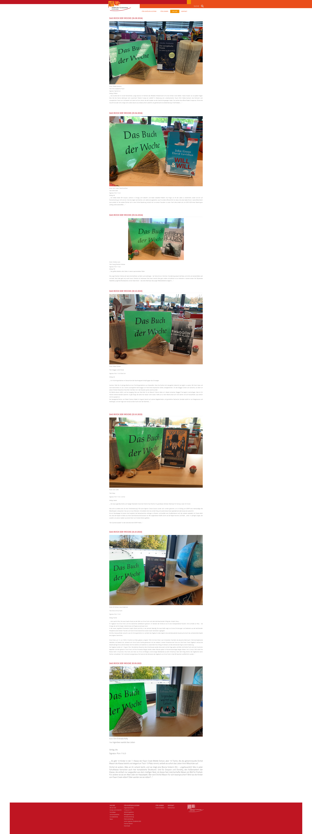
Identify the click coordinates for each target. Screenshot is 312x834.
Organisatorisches (129, 808)
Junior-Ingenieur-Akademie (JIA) (132, 821)
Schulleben (113, 812)
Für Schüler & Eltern (131, 805)
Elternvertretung (128, 819)
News (111, 819)
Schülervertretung (129, 817)
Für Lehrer (160, 805)
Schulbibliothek (114, 817)
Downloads (127, 826)
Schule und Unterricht (116, 810)
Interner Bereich (128, 823)
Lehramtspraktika (114, 814)
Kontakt (171, 805)
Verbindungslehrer (129, 812)
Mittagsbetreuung (129, 814)
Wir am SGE (113, 808)
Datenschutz (171, 808)
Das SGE (112, 805)
